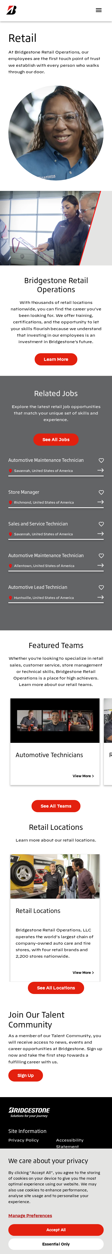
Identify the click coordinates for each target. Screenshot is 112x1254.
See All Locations (56, 987)
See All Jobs (56, 439)
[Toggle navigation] (99, 10)
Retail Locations (38, 911)
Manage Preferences (30, 1215)
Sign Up (25, 1075)
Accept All (56, 1230)
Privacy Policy (23, 1140)
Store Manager (23, 492)
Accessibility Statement (70, 1143)
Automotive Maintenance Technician (46, 460)
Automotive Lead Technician (37, 587)
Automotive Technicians (49, 755)
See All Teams (56, 806)
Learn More (56, 359)
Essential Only (56, 1244)
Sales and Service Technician (38, 523)
